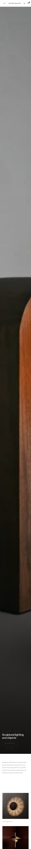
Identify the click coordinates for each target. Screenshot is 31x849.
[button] (4, 3)
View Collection (10, 743)
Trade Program (10, 747)
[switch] (24, 3)
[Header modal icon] (4, 3)
